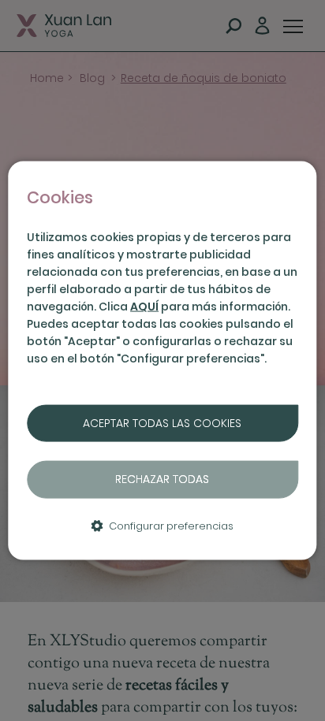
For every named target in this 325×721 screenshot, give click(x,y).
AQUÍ (144, 306)
